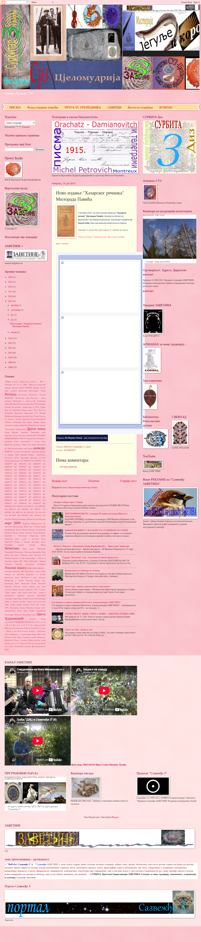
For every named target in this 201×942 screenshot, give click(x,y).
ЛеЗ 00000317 (34, 482)
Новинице (24, 555)
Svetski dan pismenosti (34, 643)
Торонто (26, 604)
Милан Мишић (21, 530)
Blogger (115, 817)
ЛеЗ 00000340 (20, 500)
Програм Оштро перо (36, 580)
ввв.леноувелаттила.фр (95, 438)
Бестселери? (22, 394)
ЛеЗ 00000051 (36, 460)
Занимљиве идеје (38, 432)
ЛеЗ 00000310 (20, 476)
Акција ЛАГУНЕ (25, 387)
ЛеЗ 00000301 (20, 467)
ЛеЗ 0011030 (10, 515)
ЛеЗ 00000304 (20, 470)
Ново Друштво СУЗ (37, 555)
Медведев (26, 523)
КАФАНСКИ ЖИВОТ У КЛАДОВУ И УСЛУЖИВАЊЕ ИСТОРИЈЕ (96, 530)
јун (12, 319)
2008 (10, 367)
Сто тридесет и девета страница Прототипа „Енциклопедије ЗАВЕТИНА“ (86, 602)
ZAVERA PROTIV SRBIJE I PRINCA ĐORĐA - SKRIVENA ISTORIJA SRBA (100, 613)
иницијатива (30, 438)
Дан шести (27, 422)
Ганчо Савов (34, 416)
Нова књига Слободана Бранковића (27, 552)
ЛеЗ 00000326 (34, 488)
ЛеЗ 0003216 (10, 509)
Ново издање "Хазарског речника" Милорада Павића (26, 325)
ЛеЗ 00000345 (34, 503)
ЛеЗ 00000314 (34, 479)
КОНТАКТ (148, 291)
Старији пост (128, 481)
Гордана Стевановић (13, 422)
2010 (10, 357)
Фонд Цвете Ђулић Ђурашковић (31, 610)
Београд (10, 394)
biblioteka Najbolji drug (25, 628)
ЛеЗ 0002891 (40, 506)
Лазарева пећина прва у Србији (68, 502)
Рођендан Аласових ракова (16, 586)
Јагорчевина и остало (30, 441)
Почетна (93, 481)
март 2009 (13, 523)
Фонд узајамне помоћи (42, 107)
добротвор (23, 425)
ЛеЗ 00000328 (20, 491)
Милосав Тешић (31, 532)
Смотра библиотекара (37, 598)
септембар (16, 309)
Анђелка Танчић (39, 387)
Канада (15, 448)
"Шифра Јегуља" (11, 381)
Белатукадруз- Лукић (37, 390)
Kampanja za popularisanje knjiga (23, 634)
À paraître (64, 243)
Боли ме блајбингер (13, 410)
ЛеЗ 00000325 (20, 488)
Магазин (42, 519)
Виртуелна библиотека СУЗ (26, 413)
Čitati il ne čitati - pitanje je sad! (79, 629)
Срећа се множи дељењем (15, 601)
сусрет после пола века (36, 601)
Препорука (9, 577)
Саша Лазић (22, 592)
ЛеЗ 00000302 (34, 467)
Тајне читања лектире (13, 604)
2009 (10, 362)
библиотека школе (23, 404)
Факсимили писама (17, 608)
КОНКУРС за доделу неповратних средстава (22, 451)
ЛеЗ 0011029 (40, 512)
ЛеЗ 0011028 (29, 512)
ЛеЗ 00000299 (34, 464)
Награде (27, 542)
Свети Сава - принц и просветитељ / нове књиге (87, 586)
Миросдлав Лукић (38, 535)
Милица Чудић (18, 532)
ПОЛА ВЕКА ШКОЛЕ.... (36, 568)
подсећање (30, 564)
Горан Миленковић (38, 419)
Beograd (38, 625)
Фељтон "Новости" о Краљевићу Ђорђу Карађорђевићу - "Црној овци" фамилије (91, 546)
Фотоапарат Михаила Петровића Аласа (20, 614)
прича (17, 577)
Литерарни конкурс (19, 519)
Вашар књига (27, 410)
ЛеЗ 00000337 (20, 497)
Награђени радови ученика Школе (25, 545)
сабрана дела (34, 586)
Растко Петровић (38, 583)
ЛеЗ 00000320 (34, 485)
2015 (10, 301)
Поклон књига (15, 567)
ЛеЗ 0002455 (70, 450)
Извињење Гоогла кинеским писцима (18, 435)
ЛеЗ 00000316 (20, 482)
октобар (15, 305)
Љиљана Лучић (33, 519)
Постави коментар (68, 466)
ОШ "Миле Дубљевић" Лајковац (32, 561)
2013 (10, 342)
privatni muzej (40, 640)
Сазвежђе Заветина (26, 877)
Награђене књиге (39, 542)
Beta (44, 625)
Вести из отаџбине (140, 107)
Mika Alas (42, 634)
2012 (10, 347)
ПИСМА (15, 107)
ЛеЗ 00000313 (20, 479)
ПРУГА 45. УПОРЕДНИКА (83, 107)
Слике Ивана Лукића (20, 598)
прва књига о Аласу (33, 571)
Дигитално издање (12, 425)
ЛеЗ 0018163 (22, 515)
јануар (14, 332)
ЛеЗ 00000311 (34, 476)
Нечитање (12, 548)
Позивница (41, 564)
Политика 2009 (18, 571)
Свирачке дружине (25, 595)
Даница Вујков (39, 422)
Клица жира (22, 448)
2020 (10, 286)
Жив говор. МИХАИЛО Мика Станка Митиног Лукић (98, 764)
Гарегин (42, 416)
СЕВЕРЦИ (114, 107)
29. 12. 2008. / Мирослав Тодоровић (31, 384)
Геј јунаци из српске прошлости (17, 419)
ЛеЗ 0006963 (35, 509)
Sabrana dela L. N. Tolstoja (15, 643)
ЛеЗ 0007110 (17, 512)
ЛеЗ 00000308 (34, 473)
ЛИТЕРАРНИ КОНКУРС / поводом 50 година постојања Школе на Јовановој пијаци (96, 515)
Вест (35, 410)
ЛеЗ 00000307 (20, 473)
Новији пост (59, 481)
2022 (10, 281)
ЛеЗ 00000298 (20, 464)
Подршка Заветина (13, 564)
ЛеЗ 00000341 (34, 500)
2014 (10, 338)
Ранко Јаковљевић (22, 583)
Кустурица (15, 460)
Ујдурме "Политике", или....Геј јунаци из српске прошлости (90, 557)
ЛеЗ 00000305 (34, 470)
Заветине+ (24, 432)
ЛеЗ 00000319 (20, 485)
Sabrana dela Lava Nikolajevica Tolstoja (82, 570)
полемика (8, 571)
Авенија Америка (11, 387)
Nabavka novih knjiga (13, 637)
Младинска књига (12, 539)
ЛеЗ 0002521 (29, 506)
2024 (10, 277)
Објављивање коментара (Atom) (83, 487)
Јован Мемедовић (39, 444)
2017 (10, 291)
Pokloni (31, 640)
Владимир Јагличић (21, 416)
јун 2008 (8, 448)
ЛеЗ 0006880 (22, 509)
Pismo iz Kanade (20, 640)
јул (12, 314)
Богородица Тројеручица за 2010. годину (29, 407)
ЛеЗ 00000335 (34, 494)
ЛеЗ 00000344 (20, 503)
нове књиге (14, 555)
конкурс (40, 448)
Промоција (9, 583)
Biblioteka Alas (10, 628)
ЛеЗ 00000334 (20, 494)
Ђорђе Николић (11, 432)
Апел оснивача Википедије (16, 390)
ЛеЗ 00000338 (34, 497)
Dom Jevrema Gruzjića (26, 631)
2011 (10, 352)
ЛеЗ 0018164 (35, 515)
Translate (26, 126)
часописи (32, 619)
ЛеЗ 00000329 (34, 491)
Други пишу (36, 428)
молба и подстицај (30, 539)
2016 (10, 296)
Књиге (30, 448)
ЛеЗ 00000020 (25, 460)
